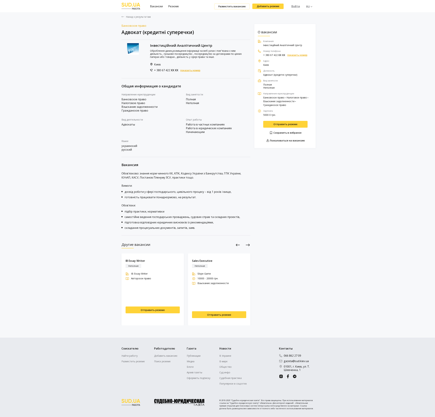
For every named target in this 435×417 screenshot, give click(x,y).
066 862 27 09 (292, 355)
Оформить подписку (198, 378)
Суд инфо (224, 372)
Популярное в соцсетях (233, 383)
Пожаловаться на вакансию (287, 140)
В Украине (225, 355)
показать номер (190, 70)
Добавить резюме (268, 6)
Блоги (190, 366)
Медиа (190, 361)
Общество (225, 366)
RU (308, 6)
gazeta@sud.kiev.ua (296, 361)
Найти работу (129, 355)
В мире (223, 361)
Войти (295, 6)
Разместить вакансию (232, 6)
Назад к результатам (138, 16)
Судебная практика (230, 378)
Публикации (194, 355)
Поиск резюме (162, 361)
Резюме (173, 6)
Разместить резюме (133, 361)
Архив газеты (194, 372)
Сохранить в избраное (287, 132)
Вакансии (156, 6)
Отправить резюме (285, 124)
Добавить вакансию (165, 355)
